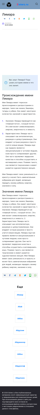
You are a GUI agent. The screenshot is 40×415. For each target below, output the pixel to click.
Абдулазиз (20, 378)
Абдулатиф (20, 366)
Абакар (20, 295)
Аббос (20, 354)
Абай (20, 307)
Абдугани (20, 330)
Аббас (20, 318)
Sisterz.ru (22, 4)
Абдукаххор (20, 342)
